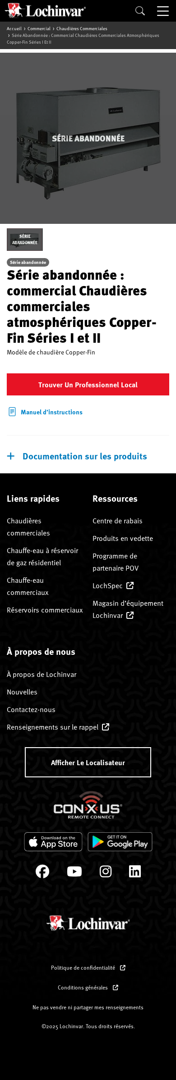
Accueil (14, 28)
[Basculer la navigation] (164, 10)
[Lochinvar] (45, 10)
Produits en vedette (123, 538)
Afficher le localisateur (88, 762)
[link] (45, 410)
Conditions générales (83, 987)
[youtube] (74, 873)
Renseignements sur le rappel (52, 726)
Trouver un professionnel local (88, 384)
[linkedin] (135, 873)
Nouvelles (22, 691)
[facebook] (42, 873)
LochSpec (108, 585)
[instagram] (105, 873)
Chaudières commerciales (81, 28)
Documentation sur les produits (85, 455)
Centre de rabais (118, 520)
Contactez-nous (31, 709)
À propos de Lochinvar (41, 674)
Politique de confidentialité (83, 967)
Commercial (39, 28)
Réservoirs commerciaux (45, 609)
